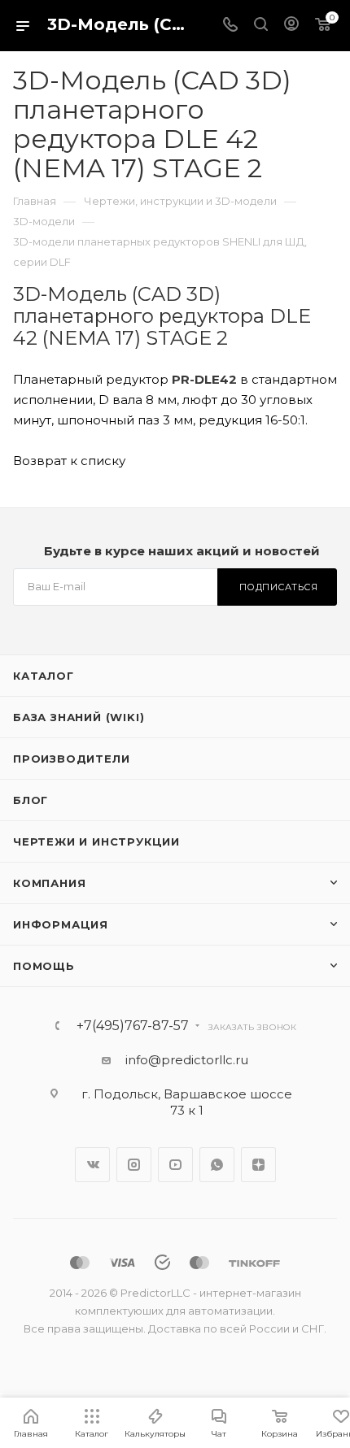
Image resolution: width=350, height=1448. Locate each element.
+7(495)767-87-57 (133, 1026)
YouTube (175, 1164)
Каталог (43, 675)
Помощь (44, 965)
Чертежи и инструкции (96, 841)
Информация (60, 924)
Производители (71, 758)
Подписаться (278, 587)
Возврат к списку (69, 460)
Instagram (133, 1164)
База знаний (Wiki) (78, 717)
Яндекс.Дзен (258, 1164)
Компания (49, 882)
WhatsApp (216, 1164)
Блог (30, 800)
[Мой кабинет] (291, 25)
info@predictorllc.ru (186, 1060)
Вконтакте (92, 1164)
